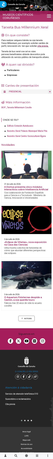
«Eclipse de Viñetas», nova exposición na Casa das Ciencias (25, 243)
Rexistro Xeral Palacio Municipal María (27, 131)
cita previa (42, 46)
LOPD (26, 436)
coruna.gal (8, 4)
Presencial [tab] (15, 91)
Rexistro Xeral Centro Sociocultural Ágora (26, 136)
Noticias (28, 318)
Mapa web (26, 440)
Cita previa (10, 404)
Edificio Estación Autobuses (20, 125)
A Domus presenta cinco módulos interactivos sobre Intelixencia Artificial (26, 188)
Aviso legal (26, 431)
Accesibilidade (26, 448)
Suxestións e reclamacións (18, 399)
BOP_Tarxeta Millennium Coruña (16, 107)
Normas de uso (26, 444)
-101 (47, 430)
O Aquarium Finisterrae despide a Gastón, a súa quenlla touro (23, 298)
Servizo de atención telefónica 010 (21, 394)
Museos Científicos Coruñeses (18, 16)
